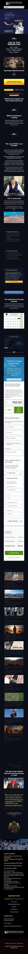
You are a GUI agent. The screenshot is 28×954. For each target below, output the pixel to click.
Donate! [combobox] (6, 7)
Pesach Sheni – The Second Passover (13, 872)
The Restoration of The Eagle (11, 881)
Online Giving (14, 901)
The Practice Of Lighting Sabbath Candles (14, 874)
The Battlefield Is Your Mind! (10, 886)
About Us (14, 906)
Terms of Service (12, 943)
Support (6, 943)
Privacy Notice (20, 943)
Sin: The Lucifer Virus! (9, 870)
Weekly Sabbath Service (14, 904)
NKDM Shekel (14, 909)
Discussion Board (14, 911)
